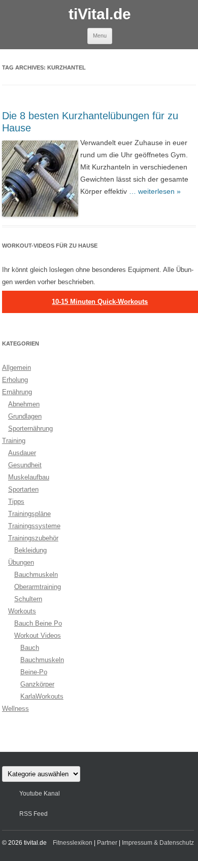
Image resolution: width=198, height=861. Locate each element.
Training (13, 440)
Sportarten (23, 489)
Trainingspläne (29, 514)
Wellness (15, 708)
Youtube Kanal (39, 793)
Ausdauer (22, 453)
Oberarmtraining (37, 587)
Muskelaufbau (28, 477)
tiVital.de (100, 14)
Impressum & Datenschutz (158, 842)
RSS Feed (33, 813)
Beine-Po (33, 672)
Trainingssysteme (34, 526)
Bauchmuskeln (36, 574)
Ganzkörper (37, 684)
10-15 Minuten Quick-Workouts (100, 301)
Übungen (21, 562)
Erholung (15, 380)
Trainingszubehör (33, 538)
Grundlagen (25, 416)
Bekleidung (30, 550)
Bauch (29, 647)
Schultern (28, 599)
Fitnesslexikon (72, 842)
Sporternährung (30, 428)
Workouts (22, 611)
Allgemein (16, 367)
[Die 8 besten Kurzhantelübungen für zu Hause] (41, 178)
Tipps (16, 501)
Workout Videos (37, 635)
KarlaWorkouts (41, 696)
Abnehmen (24, 404)
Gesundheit (25, 465)
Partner (107, 842)
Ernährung (17, 392)
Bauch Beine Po (38, 623)
